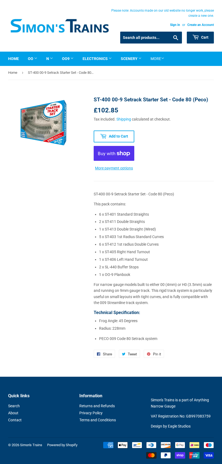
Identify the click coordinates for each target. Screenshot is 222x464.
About (13, 413)
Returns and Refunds (97, 406)
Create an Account (200, 25)
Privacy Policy (91, 413)
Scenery (129, 58)
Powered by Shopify (62, 445)
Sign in (175, 25)
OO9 (66, 58)
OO (31, 58)
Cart (204, 37)
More (156, 58)
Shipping (123, 119)
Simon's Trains (31, 445)
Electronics (96, 58)
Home (13, 58)
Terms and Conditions (97, 420)
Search (14, 406)
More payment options (114, 168)
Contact (15, 420)
